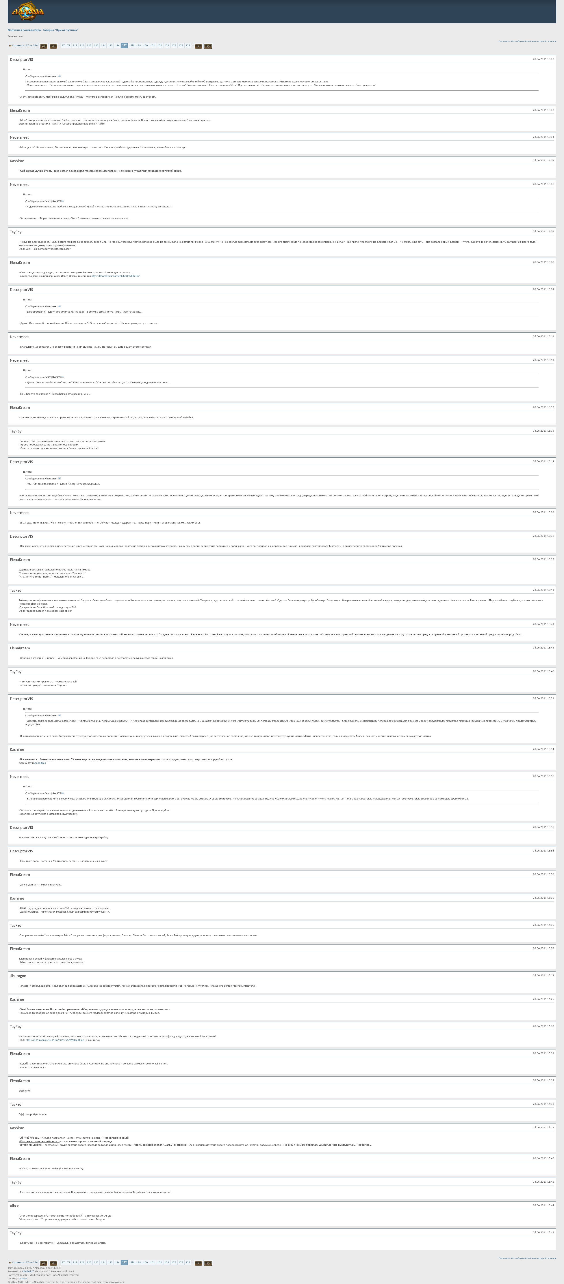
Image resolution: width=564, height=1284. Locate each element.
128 (131, 45)
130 (145, 45)
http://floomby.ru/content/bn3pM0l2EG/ (115, 276)
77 (68, 45)
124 (103, 45)
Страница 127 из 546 (25, 45)
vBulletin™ (28, 1271)
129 (138, 45)
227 (188, 45)
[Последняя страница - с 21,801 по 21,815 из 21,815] (208, 45)
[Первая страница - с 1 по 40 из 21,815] (43, 45)
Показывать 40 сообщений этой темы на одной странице (527, 41)
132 (159, 45)
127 (124, 45)
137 (173, 45)
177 (180, 45)
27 (63, 45)
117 (75, 45)
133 (166, 45)
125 (110, 45)
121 (82, 45)
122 (89, 45)
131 (152, 45)
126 (117, 45)
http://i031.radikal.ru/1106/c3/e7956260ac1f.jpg (55, 1040)
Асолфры (40, 763)
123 (96, 45)
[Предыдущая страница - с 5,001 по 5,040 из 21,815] (53, 45)
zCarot (23, 1278)
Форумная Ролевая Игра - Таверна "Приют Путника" (43, 30)
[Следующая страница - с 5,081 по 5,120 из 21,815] (198, 45)
